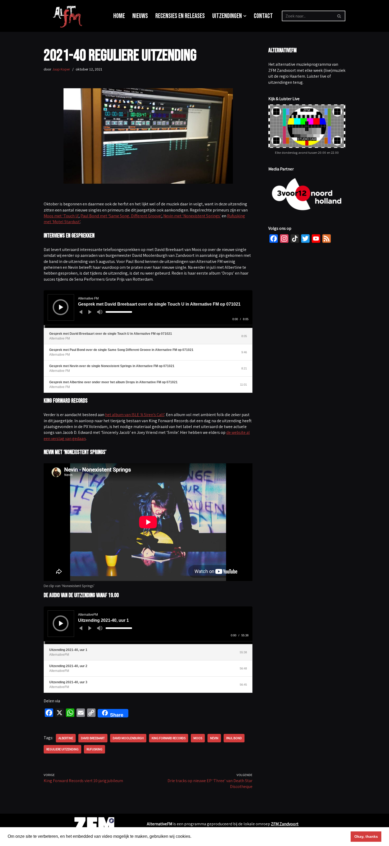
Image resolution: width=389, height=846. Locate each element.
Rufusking (94, 749)
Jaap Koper (61, 69)
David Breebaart (93, 738)
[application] (148, 309)
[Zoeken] (339, 16)
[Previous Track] (80, 312)
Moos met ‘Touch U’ (61, 216)
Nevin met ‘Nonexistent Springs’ (192, 216)
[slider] (119, 312)
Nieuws (140, 16)
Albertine (65, 738)
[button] (245, 16)
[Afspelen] (61, 307)
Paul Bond (234, 738)
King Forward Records (169, 738)
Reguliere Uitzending (62, 749)
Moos (197, 738)
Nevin (214, 738)
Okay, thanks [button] (366, 836)
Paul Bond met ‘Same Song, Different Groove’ (120, 216)
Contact (263, 16)
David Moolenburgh (128, 738)
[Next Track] (90, 312)
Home (119, 16)
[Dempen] (100, 312)
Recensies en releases (180, 16)
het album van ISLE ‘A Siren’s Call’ (134, 414)
